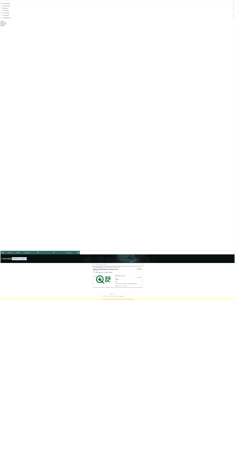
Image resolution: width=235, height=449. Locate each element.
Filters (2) (140, 269)
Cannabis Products (6, 3)
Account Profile (6, 15)
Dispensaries (5, 8)
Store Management (6, 17)
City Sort (103, 272)
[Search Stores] (38, 252)
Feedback (2, 25)
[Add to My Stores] (95, 276)
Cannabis (9, 252)
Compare (139, 277)
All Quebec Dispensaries (99, 267)
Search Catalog (6, 10)
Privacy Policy (3, 23)
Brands (18, 252)
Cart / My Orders (6, 12)
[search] (94, 264)
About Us (2, 21)
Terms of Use (3, 24)
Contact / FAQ (3, 22)
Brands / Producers (6, 5)
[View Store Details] (103, 283)
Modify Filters (122, 296)
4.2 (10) (117, 280)
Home (94, 267)
